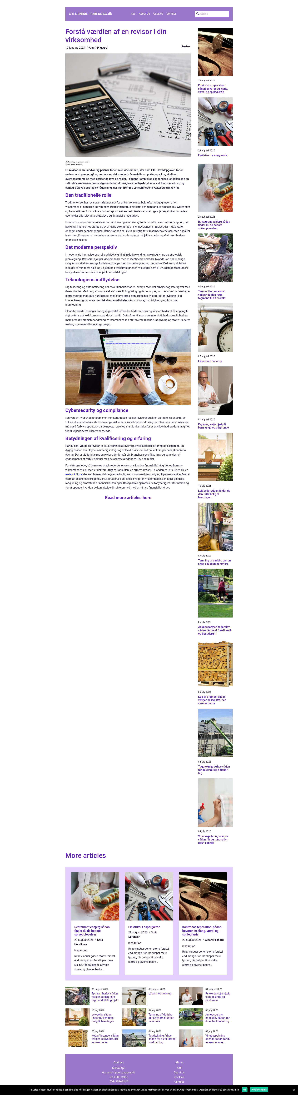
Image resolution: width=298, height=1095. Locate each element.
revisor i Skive (73, 474)
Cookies (158, 13)
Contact (171, 13)
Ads (133, 13)
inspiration (80, 950)
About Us (144, 13)
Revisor (186, 46)
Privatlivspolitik (258, 1090)
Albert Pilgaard (98, 47)
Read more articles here (128, 497)
